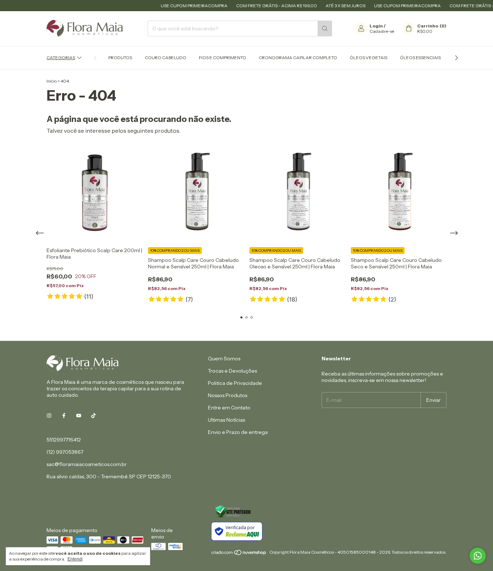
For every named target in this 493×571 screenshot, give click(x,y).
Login (376, 25)
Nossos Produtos (227, 395)
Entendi (75, 559)
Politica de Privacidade (235, 383)
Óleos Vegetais (368, 57)
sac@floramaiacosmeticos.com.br (87, 464)
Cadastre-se (382, 31)
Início (52, 81)
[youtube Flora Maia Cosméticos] (78, 416)
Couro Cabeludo (165, 57)
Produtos (120, 57)
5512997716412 (64, 439)
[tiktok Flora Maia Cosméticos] (93, 416)
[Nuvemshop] (239, 554)
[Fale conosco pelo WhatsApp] (478, 556)
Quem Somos (224, 358)
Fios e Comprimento (222, 57)
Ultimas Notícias (226, 420)
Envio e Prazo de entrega (238, 432)
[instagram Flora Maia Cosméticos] (49, 416)
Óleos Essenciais (420, 57)
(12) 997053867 (65, 452)
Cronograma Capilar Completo (298, 57)
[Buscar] (325, 28)
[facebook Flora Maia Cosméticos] (63, 416)
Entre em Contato (229, 407)
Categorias (61, 57)
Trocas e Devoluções (232, 371)
